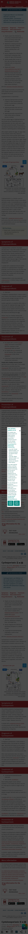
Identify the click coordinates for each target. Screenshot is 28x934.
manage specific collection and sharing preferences (12, 498)
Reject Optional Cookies (17, 503)
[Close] (20, 430)
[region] (14, 467)
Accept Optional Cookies (10, 503)
